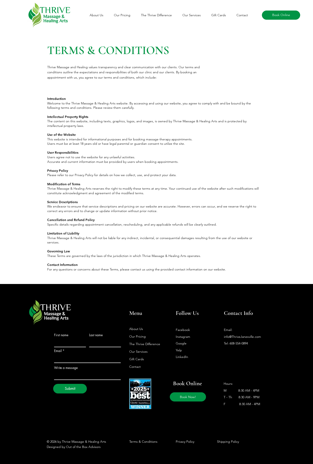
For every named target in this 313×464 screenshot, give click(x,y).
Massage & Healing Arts (55, 18)
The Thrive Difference (144, 344)
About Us (136, 329)
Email (58, 350)
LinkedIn (182, 357)
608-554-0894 (239, 343)
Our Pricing (137, 336)
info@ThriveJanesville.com (242, 337)
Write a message (66, 367)
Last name (96, 335)
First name (61, 335)
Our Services (138, 351)
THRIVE (55, 306)
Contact (135, 367)
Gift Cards (136, 359)
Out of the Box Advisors (83, 447)
